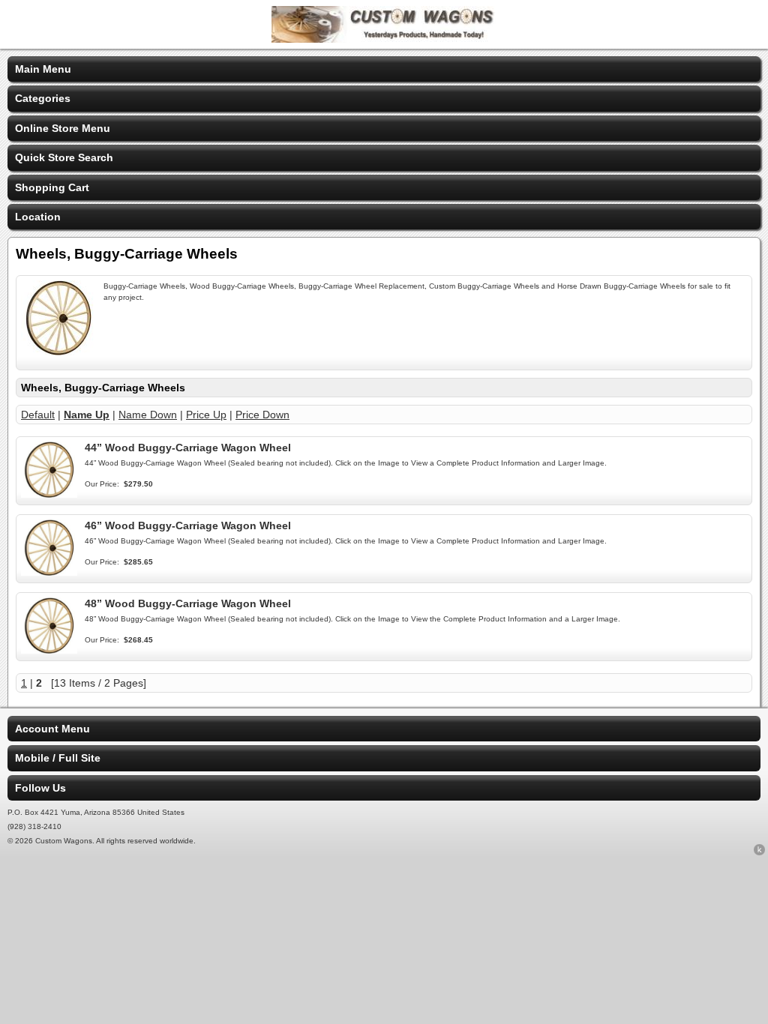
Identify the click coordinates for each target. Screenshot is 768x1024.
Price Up (206, 415)
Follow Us (40, 788)
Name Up (87, 415)
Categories (42, 98)
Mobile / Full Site (57, 758)
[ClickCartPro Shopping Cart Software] (759, 852)
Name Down (147, 415)
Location (38, 217)
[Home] (384, 39)
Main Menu (43, 69)
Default (38, 415)
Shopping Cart (52, 187)
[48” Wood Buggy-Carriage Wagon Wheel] (49, 650)
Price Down (263, 415)
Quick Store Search (64, 157)
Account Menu (52, 729)
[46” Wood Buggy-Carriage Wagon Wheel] (49, 572)
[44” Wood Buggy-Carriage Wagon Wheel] (49, 494)
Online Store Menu (62, 128)
